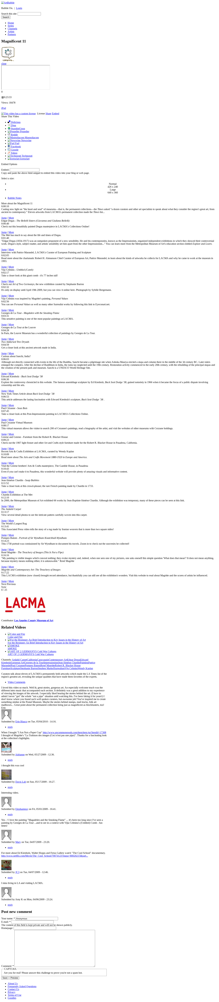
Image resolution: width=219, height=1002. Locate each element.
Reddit (14, 134)
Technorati (26, 155)
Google (14, 149)
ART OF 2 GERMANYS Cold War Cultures (31, 654)
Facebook (15, 146)
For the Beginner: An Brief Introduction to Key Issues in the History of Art (45, 642)
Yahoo (13, 153)
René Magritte (48, 665)
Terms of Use (14, 995)
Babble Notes (14, 198)
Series (11, 25)
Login (19, 8)
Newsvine (26, 140)
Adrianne (20, 754)
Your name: (8, 918)
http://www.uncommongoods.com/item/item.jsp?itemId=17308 (74, 732)
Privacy (11, 992)
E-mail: (6, 921)
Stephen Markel (46, 668)
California (32, 659)
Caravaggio (43, 659)
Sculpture (15, 668)
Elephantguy (21, 809)
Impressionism (51, 662)
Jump (4, 217)
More (11, 217)
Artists (11, 31)
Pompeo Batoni (33, 665)
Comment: (7, 966)
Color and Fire (15, 637)
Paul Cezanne (18, 665)
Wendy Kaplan (85, 668)
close (3, 63)
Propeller (24, 131)
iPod (3, 108)
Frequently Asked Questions (22, 986)
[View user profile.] (6, 751)
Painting (84, 662)
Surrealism (59, 668)
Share (48, 113)
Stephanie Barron (29, 668)
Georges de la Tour (34, 662)
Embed (55, 113)
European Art (17, 662)
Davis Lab (20, 781)
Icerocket (24, 158)
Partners (12, 34)
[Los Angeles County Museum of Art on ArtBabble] (25, 617)
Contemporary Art (58, 659)
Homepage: (7, 928)
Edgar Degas (73, 659)
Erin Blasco (21, 721)
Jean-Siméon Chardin (69, 662)
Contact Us (13, 989)
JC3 (17, 872)
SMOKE (12, 648)
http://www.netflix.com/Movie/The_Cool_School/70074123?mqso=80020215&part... (44, 855)
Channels (12, 28)
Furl (16, 143)
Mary (18, 842)
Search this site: (9, 13)
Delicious (15, 122)
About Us (13, 983)
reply (10, 727)
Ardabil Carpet (19, 659)
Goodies (12, 998)
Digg (13, 125)
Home (11, 22)
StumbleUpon (17, 128)
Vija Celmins (71, 668)
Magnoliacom (31, 137)
